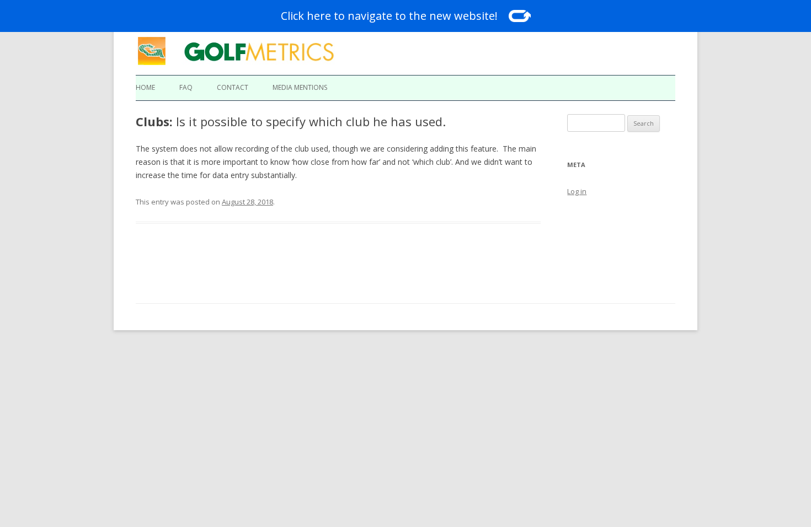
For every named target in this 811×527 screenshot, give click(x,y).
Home (145, 87)
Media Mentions (300, 87)
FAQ (186, 87)
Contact (232, 87)
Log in (576, 191)
